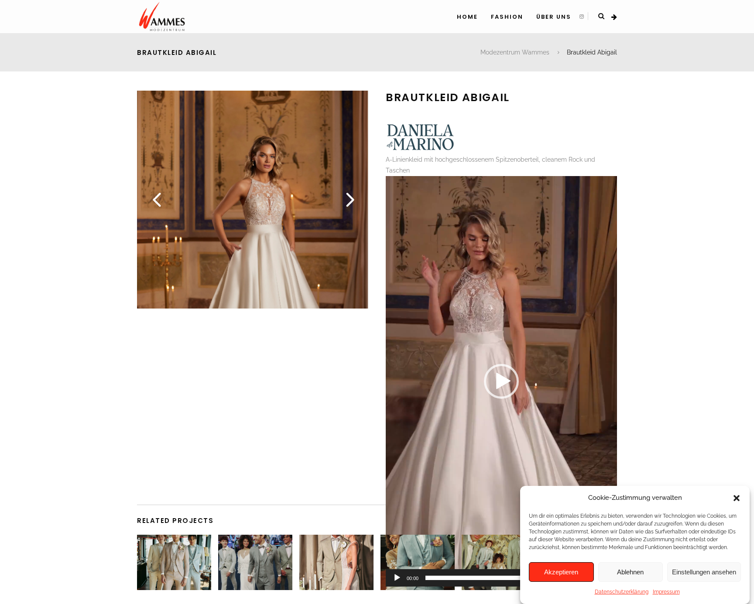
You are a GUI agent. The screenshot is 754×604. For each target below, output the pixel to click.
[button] (736, 498)
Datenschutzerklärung (621, 592)
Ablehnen (630, 572)
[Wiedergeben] (397, 577)
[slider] (494, 578)
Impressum (666, 592)
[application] (501, 381)
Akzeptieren (561, 572)
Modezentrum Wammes (514, 52)
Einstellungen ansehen (704, 572)
